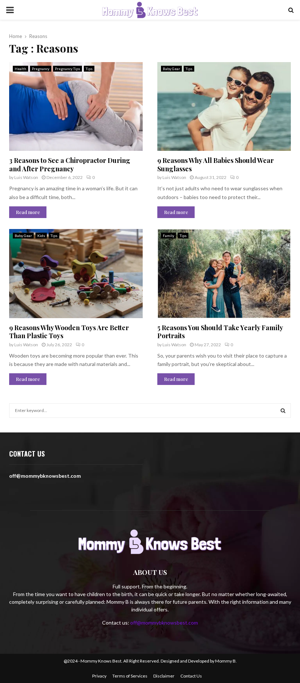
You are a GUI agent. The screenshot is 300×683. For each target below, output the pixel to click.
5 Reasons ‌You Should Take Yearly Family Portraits (220, 331)
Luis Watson (26, 177)
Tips (89, 68)
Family (168, 235)
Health (20, 68)
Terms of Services (129, 676)
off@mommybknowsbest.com (164, 622)
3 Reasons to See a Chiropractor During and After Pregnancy (69, 164)
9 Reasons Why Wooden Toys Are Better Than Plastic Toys (69, 331)
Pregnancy (40, 68)
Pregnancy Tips (67, 68)
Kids (41, 235)
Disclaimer (164, 676)
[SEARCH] (283, 410)
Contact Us (191, 676)
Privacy (99, 676)
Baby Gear (171, 68)
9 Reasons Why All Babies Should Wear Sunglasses (215, 164)
